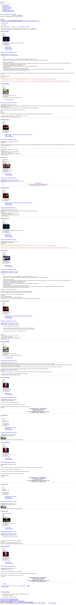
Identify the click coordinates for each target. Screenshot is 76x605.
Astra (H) (8, 20)
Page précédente (7, 26)
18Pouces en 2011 (17, 603)
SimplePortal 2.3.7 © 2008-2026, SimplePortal (9, 600)
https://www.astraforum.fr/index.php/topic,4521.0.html (10, 181)
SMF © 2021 (8, 599)
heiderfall (7, 377)
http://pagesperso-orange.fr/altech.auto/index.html (9, 369)
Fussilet (7, 602)
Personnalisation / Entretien (16, 20)
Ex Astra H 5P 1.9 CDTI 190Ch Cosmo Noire (38, 184)
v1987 (7, 511)
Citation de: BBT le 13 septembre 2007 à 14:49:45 (9, 324)
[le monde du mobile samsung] (10, 427)
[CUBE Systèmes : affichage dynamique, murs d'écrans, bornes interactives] (18, 134)
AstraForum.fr (3, 20)
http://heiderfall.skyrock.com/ (38, 410)
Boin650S (7, 83)
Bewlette (7, 31)
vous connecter (6, 14)
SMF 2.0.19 (2, 599)
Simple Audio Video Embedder (6, 601)
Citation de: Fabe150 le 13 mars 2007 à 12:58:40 (9, 55)
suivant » (6, 22)
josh (6, 157)
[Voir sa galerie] (8, 135)
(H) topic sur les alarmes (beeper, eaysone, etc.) (30, 20)
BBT (6, 250)
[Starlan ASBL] (8, 234)
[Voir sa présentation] (9, 99)
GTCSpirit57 (30, 602)
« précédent (3, 22)
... (18, 26)
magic (7, 415)
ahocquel (7, 119)
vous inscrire (13, 14)
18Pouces (21, 602)
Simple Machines (14, 599)
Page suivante (22, 26)
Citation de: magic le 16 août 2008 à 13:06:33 (9, 534)
